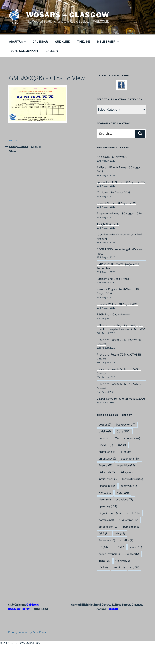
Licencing (107, 485)
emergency (107, 458)
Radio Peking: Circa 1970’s (113, 278)
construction (109, 438)
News (105, 499)
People (133, 513)
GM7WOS (26, 608)
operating (108, 506)
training (122, 560)
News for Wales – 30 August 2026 (117, 304)
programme (129, 519)
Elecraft (127, 451)
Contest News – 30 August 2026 (116, 203)
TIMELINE (83, 41)
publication (131, 526)
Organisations (110, 513)
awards (105, 424)
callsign (105, 431)
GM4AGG (32, 604)
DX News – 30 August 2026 (113, 192)
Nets (122, 492)
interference (108, 479)
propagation (108, 526)
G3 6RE (114, 608)
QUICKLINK (62, 41)
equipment (130, 458)
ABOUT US (16, 41)
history (126, 472)
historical (107, 472)
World (119, 567)
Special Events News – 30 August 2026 (121, 182)
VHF (103, 567)
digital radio (107, 451)
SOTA (119, 547)
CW (122, 445)
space (135, 547)
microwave (129, 485)
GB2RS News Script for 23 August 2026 (121, 398)
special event (109, 553)
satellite (126, 540)
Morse (105, 492)
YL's (134, 567)
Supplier (132, 553)
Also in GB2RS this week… (112, 156)
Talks (105, 560)
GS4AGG (14, 608)
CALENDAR (40, 41)
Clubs (123, 431)
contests (132, 438)
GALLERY (52, 50)
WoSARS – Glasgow (67, 15)
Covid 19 (106, 445)
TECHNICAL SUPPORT (23, 50)
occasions (124, 499)
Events (105, 465)
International (132, 479)
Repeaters (107, 540)
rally (120, 533)
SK (103, 547)
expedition (126, 465)
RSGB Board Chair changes (113, 314)
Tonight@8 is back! (108, 224)
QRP (104, 533)
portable (106, 519)
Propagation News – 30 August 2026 (119, 213)
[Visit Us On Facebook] (121, 87)
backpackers (126, 424)
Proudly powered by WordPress (27, 632)
